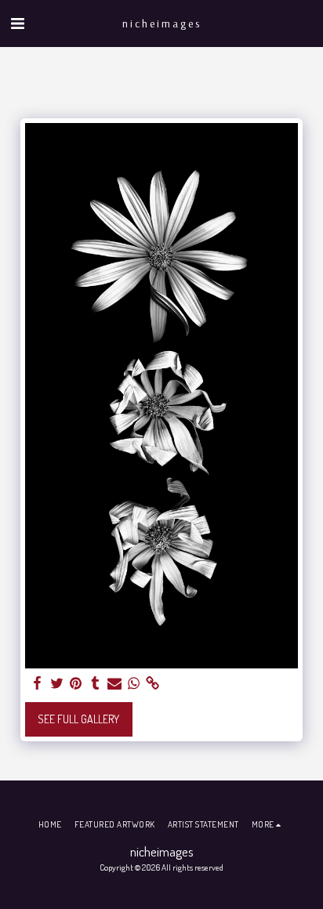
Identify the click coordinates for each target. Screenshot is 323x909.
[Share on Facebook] (38, 683)
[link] (153, 683)
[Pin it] (76, 683)
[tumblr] (96, 683)
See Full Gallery (78, 719)
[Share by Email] (114, 683)
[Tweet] (57, 683)
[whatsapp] (134, 683)
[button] (17, 22)
